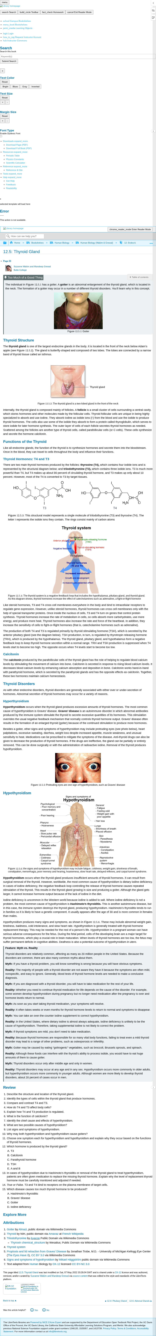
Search (8, 236)
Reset (5, 82)
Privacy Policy (109, 1328)
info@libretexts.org (57, 1331)
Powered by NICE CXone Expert (46, 1322)
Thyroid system (16, 1247)
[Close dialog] (2, 215)
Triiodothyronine (16, 1238)
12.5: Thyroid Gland (28, 1272)
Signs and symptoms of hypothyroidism (31, 1259)
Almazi (23, 1229)
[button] (11, 184)
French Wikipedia (72, 1233)
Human (33, 1264)
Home (17, 243)
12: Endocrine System (135, 243)
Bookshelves (37, 243)
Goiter (11, 1229)
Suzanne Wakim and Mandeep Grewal (32, 266)
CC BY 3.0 (37, 1255)
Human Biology (62, 243)
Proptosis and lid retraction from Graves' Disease (36, 1251)
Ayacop (35, 1238)
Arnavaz (53, 1233)
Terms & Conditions (126, 1328)
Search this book (8, 51)
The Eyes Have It (18, 1255)
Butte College (20, 270)
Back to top (8, 1300)
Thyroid (12, 1233)
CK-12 (56, 1264)
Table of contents (140, 277)
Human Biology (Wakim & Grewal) (97, 243)
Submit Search (9, 61)
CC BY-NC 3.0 (80, 1264)
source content (80, 1276)
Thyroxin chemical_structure (28, 1242)
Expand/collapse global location (151, 242)
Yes (36, 1310)
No (47, 1310)
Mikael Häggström (70, 1259)
